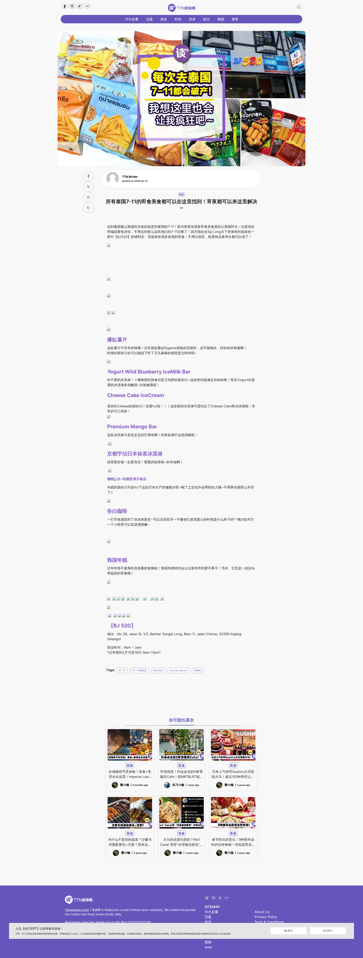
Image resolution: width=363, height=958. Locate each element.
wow (208, 947)
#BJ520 (158, 670)
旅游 (163, 19)
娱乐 (206, 19)
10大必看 (131, 19)
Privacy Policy (266, 917)
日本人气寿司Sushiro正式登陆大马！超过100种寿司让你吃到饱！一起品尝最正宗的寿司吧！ (233, 774)
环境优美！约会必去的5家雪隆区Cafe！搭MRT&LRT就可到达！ (181, 774)
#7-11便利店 (139, 670)
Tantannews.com (77, 910)
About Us (262, 912)
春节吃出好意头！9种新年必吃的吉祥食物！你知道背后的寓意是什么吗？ (233, 842)
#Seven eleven (178, 670)
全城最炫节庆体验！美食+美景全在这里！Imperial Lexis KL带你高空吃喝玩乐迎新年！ (130, 774)
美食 (192, 19)
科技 (178, 19)
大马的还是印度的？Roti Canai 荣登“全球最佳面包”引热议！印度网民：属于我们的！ (181, 842)
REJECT (288, 930)
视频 (220, 19)
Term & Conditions (269, 922)
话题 (149, 19)
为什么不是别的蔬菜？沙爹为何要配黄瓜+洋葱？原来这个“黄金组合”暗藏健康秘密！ (130, 842)
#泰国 (197, 670)
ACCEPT (328, 930)
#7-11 (121, 670)
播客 (235, 19)
